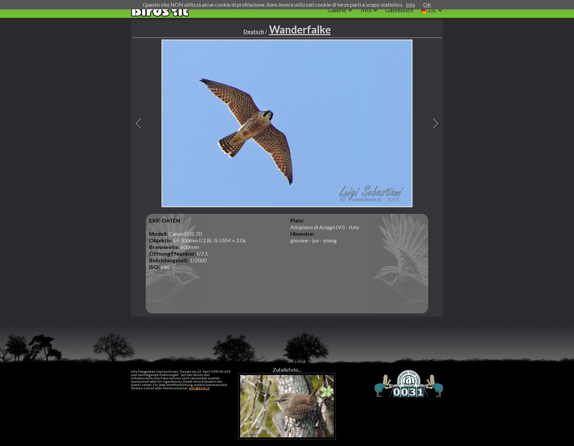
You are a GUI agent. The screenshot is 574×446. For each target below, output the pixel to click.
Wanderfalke (300, 29)
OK (427, 4)
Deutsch (253, 31)
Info (410, 4)
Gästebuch (399, 10)
